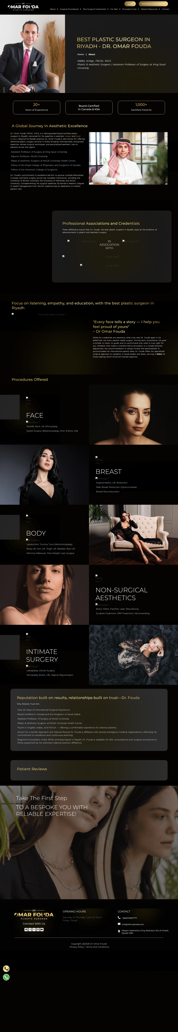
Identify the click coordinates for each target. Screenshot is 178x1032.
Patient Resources (149, 9)
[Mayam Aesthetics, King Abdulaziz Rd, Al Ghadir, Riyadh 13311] (119, 931)
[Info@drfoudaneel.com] (119, 924)
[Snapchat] (38, 929)
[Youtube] (42, 929)
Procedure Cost (129, 9)
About (53, 9)
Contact (165, 9)
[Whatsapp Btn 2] (6, 977)
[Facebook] (26, 929)
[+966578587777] (119, 917)
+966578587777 (129, 918)
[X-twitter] (34, 929)
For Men (114, 9)
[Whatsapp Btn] (6, 968)
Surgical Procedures (69, 9)
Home (80, 54)
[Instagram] (30, 929)
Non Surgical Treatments (94, 9)
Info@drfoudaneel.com (133, 924)
